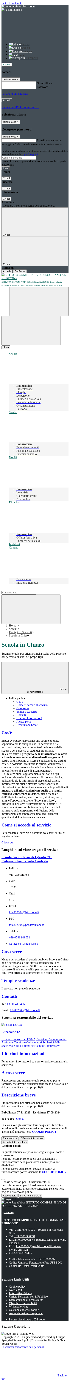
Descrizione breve (27, 724)
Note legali (15, 1289)
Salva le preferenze (30, 1195)
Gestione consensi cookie (24, 1309)
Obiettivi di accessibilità (23, 1303)
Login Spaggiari (29, 154)
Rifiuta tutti (32, 1138)
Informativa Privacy (20, 1293)
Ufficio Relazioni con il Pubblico (28, 1296)
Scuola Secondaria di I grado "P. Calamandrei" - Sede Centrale (26, 859)
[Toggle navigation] (30, 330)
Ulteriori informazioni (29, 718)
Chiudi (6, 178)
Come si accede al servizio (32, 705)
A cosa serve (23, 721)
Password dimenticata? (14, 93)
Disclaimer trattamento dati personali (22, 1347)
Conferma (20, 271)
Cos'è (19, 701)
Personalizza (10, 1138)
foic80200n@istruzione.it (24, 912)
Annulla (7, 271)
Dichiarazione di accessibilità (26, 1299)
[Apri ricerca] (39, 301)
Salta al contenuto (11, 3)
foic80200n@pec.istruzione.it (26, 924)
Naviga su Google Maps (23, 943)
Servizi (13, 628)
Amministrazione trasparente (26, 1313)
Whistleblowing (18, 1306)
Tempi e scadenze (26, 711)
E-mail (41, 140)
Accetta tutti (15, 1142)
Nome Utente (45, 83)
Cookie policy (17, 1286)
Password (42, 87)
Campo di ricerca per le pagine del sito (24, 588)
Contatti (21, 715)
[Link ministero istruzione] (18, 6)
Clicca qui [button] (7, 842)
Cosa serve (22, 708)
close (6, 347)
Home (12, 625)
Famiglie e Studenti (20, 632)
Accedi (6, 64)
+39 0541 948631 (19, 937)
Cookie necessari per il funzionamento (24, 1182)
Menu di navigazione (46, 690)
